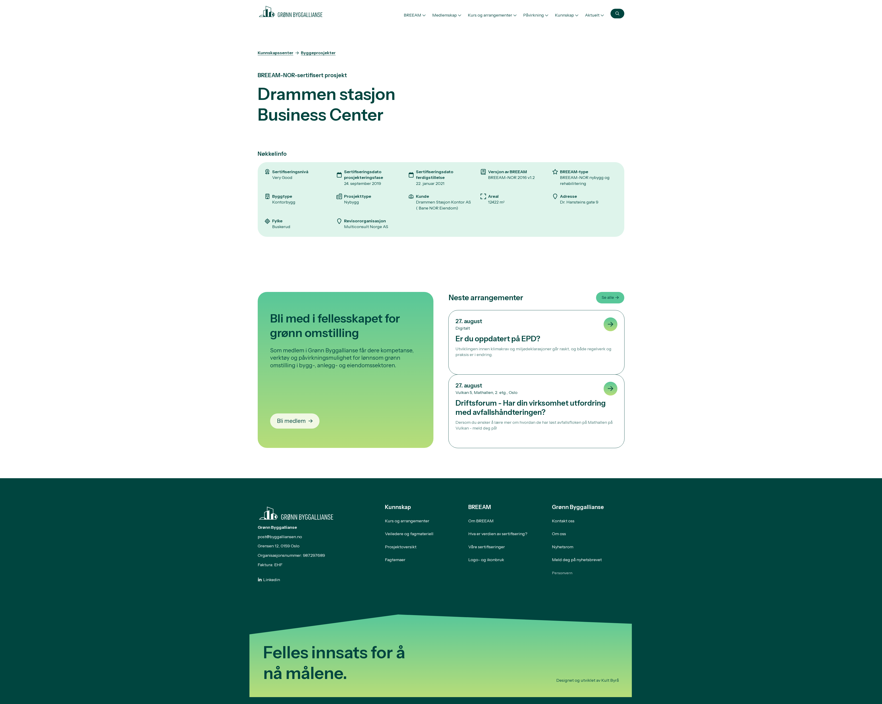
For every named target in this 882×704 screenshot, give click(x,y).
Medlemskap (444, 15)
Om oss (559, 533)
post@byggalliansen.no (280, 536)
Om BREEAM (481, 520)
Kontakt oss (563, 520)
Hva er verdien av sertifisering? (497, 533)
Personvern (562, 573)
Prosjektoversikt (400, 546)
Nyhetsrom (562, 546)
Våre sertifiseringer (486, 546)
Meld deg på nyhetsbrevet (577, 559)
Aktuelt (592, 15)
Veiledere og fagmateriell (409, 533)
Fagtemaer (395, 559)
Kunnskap (564, 15)
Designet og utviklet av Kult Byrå (587, 680)
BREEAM (412, 15)
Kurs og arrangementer (490, 15)
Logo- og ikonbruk (486, 559)
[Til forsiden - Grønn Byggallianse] (291, 10)
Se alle (608, 297)
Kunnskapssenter (275, 52)
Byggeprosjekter (318, 52)
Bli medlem (291, 421)
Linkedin (271, 579)
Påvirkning (533, 15)
